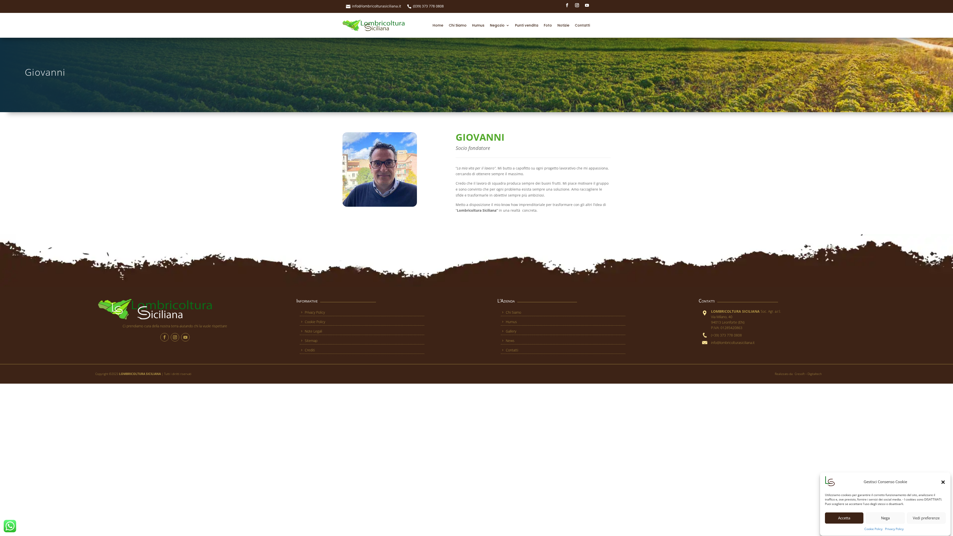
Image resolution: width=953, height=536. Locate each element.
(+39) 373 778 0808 (726, 335)
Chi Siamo (458, 25)
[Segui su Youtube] (587, 5)
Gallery (511, 331)
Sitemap (311, 340)
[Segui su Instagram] (577, 5)
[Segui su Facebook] (567, 5)
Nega (885, 518)
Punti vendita (526, 25)
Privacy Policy (894, 529)
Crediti (310, 350)
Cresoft (799, 374)
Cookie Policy (873, 529)
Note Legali (313, 331)
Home (438, 25)
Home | (901, 72)
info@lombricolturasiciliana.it (376, 6)
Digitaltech (815, 374)
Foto (548, 25)
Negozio (497, 25)
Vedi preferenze (926, 518)
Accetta (844, 518)
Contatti (582, 25)
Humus (478, 25)
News (510, 340)
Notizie (563, 25)
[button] (943, 482)
